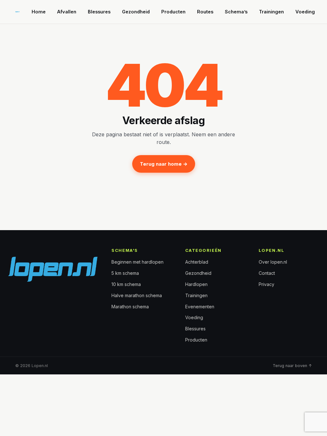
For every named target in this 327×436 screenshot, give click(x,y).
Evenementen (199, 306)
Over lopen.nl (273, 262)
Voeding (305, 11)
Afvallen (66, 11)
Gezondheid (136, 11)
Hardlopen (196, 284)
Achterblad (196, 262)
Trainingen (271, 11)
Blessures (99, 11)
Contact (267, 273)
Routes (205, 11)
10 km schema (126, 284)
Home (39, 11)
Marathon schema (130, 306)
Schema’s (236, 11)
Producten (173, 11)
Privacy (266, 284)
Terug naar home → (163, 164)
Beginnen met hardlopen (137, 262)
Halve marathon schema (136, 295)
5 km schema (125, 273)
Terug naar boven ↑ (292, 365)
